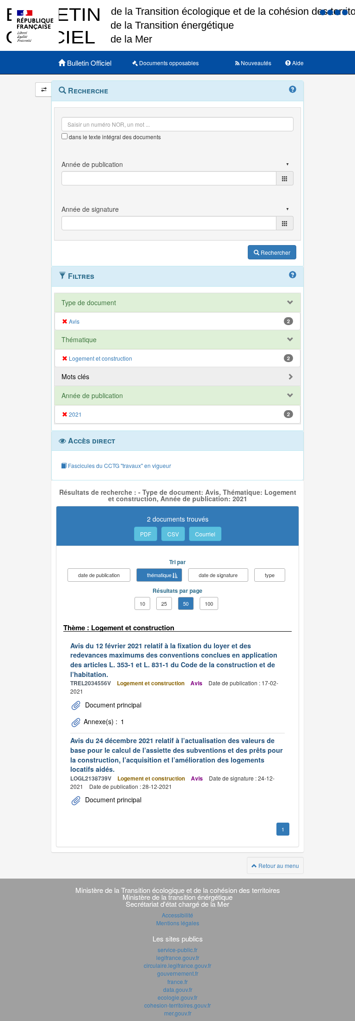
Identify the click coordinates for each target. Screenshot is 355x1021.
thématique (159, 574)
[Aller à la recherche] (338, 12)
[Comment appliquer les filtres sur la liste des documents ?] (292, 275)
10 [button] (142, 603)
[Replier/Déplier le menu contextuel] (43, 89)
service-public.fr (177, 949)
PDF (145, 534)
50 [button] (186, 603)
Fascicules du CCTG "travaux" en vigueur (119, 465)
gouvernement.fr (177, 973)
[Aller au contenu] (331, 12)
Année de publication (92, 395)
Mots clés (75, 376)
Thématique (79, 339)
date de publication (99, 574)
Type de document (88, 302)
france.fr (177, 981)
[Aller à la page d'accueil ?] (345, 12)
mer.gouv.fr (177, 1013)
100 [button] (209, 603)
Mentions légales (177, 923)
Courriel (205, 534)
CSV (173, 534)
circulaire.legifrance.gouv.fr (177, 965)
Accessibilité (177, 915)
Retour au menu (278, 865)
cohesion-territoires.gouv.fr (177, 1005)
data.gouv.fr (177, 989)
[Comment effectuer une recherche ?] (292, 89)
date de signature (218, 574)
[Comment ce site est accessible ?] (323, 12)
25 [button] (164, 603)
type (270, 574)
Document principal (112, 704)
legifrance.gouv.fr (177, 957)
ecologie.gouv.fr (177, 997)
